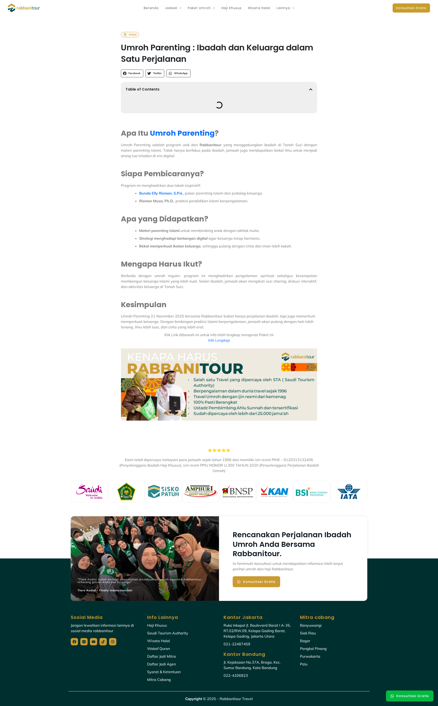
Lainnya (283, 8)
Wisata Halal (259, 8)
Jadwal (171, 8)
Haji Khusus (232, 8)
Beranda (151, 8)
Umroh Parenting (182, 133)
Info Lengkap (219, 340)
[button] (179, 8)
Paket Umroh (199, 8)
